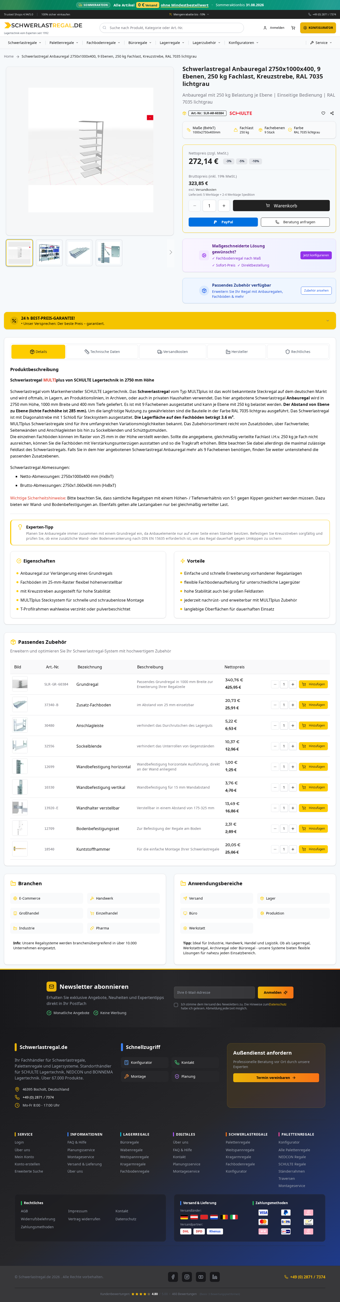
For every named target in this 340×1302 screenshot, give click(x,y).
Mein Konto (24, 1156)
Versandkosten (175, 351)
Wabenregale (131, 1150)
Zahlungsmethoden (37, 1227)
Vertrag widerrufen (84, 1219)
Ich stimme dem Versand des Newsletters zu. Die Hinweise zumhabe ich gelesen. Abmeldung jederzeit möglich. (233, 1006)
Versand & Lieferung (84, 1164)
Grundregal (87, 684)
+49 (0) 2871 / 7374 (324, 14)
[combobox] (172, 28)
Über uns (22, 1150)
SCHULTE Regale (292, 1164)
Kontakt (179, 1156)
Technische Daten (105, 351)
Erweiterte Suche (29, 1171)
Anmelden (273, 992)
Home (9, 56)
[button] (19, 252)
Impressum (77, 1211)
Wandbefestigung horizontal (103, 766)
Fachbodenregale (134, 1171)
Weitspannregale (134, 1156)
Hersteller (239, 351)
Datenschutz (277, 1004)
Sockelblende (89, 746)
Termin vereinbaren (273, 1077)
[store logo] (43, 25)
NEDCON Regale (292, 1156)
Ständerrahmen (292, 1171)
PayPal (227, 222)
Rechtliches (300, 351)
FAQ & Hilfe (76, 1142)
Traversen (287, 1178)
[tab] (170, 320)
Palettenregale (238, 1142)
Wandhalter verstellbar (98, 808)
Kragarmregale (133, 1164)
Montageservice (80, 1156)
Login (19, 1142)
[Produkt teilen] (332, 113)
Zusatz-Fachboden (93, 705)
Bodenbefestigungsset (97, 828)
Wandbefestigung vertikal (100, 787)
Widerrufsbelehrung (38, 1219)
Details (41, 351)
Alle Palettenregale (294, 1150)
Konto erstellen (27, 1164)
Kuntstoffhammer (93, 849)
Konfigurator (236, 1171)
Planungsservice (81, 1150)
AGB (24, 1211)
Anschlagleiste (90, 725)
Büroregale (129, 1142)
